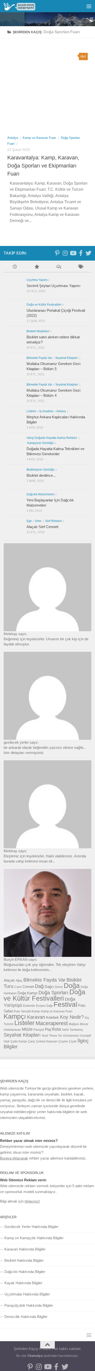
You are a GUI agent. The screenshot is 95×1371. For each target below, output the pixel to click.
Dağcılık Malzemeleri (40, 494)
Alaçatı (9, 980)
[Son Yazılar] (15, 267)
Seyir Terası (49, 1035)
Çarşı (31, 1041)
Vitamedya (34, 1356)
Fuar (17, 1011)
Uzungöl (85, 1035)
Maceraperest (52, 1023)
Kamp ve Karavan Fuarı (40, 138)
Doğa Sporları (53, 992)
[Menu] (89, 6)
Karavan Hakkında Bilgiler (25, 1249)
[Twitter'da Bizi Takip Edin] (88, 253)
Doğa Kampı (28, 993)
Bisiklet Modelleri (38, 331)
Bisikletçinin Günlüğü (41, 469)
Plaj (48, 1029)
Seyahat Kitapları (67, 358)
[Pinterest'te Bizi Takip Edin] (57, 253)
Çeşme (63, 1041)
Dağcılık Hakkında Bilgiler (24, 1272)
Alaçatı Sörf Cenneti (42, 527)
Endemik (29, 1005)
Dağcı (49, 986)
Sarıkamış (76, 1029)
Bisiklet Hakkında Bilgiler (24, 1260)
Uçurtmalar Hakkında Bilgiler (27, 1294)
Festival (65, 1004)
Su (60, 1035)
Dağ (39, 986)
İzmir (38, 521)
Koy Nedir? (72, 1017)
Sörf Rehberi (53, 521)
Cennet (28, 986)
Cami (17, 987)
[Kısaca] (80, 267)
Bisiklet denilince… (42, 475)
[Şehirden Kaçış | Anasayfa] (25, 6)
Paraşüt (39, 1029)
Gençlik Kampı (30, 1011)
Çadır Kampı (18, 1041)
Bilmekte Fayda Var (39, 358)
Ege (29, 521)
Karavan (36, 1017)
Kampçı (15, 1016)
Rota (56, 1029)
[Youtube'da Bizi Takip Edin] (73, 253)
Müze (27, 1029)
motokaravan (12, 1029)
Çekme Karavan (46, 1041)
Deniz (59, 987)
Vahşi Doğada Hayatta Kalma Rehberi (52, 438)
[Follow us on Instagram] (65, 253)
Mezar (84, 1024)
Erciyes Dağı (44, 1005)
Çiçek (72, 1041)
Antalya (13, 138)
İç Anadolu (46, 411)
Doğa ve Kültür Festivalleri (44, 304)
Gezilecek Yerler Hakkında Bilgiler (31, 1227)
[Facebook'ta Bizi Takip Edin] (81, 253)
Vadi (7, 1041)
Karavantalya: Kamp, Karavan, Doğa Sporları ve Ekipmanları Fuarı (43, 166)
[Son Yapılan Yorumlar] (58, 267)
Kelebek (52, 1017)
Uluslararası (71, 1035)
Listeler (31, 411)
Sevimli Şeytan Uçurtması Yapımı (53, 286)
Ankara (61, 411)
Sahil (65, 1029)
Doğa (72, 985)
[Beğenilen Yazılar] (37, 267)
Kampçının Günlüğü (40, 443)
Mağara (74, 1024)
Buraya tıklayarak (14, 1158)
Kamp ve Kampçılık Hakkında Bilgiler (34, 1238)
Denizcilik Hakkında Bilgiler (26, 1317)
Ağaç (19, 980)
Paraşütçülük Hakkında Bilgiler (28, 1305)
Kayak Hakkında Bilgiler (23, 1283)
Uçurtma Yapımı (37, 280)
